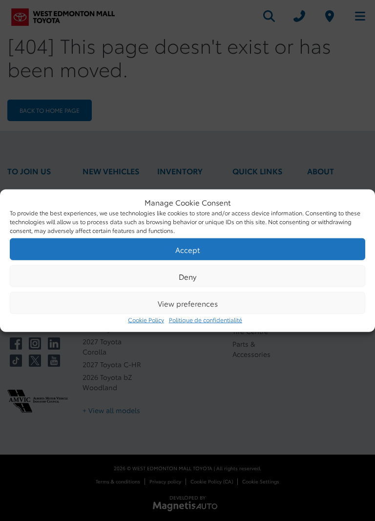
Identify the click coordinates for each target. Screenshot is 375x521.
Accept (187, 249)
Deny (187, 276)
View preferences (188, 302)
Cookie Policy (146, 319)
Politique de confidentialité (205, 319)
